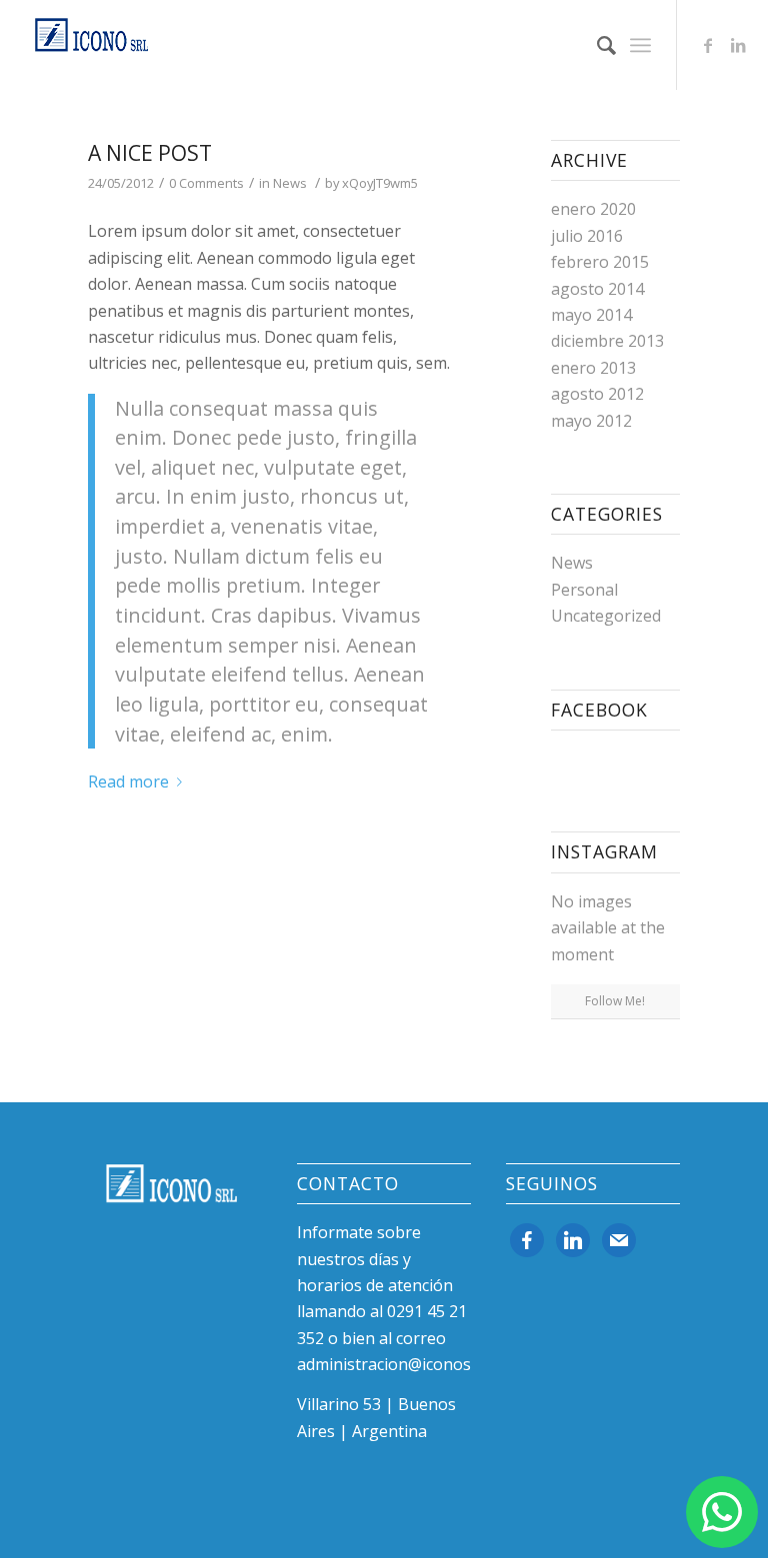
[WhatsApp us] (722, 1512)
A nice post (150, 153)
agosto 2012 (597, 394)
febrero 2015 (600, 262)
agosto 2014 (597, 289)
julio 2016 (587, 236)
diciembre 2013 (607, 341)
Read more (128, 781)
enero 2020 (593, 209)
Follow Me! (615, 1000)
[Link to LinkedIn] (738, 45)
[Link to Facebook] (708, 45)
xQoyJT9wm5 (380, 183)
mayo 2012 (591, 421)
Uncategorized (606, 616)
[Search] (596, 45)
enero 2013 (593, 368)
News (290, 183)
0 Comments (206, 183)
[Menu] (640, 45)
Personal (584, 590)
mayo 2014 (591, 315)
